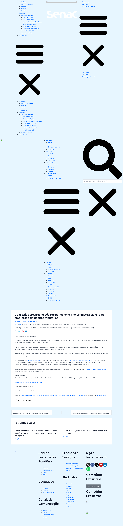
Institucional (22, 2)
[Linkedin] (26, 331)
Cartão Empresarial (28, 17)
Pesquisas (51, 154)
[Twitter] (19, 331)
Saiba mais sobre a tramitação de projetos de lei (29, 382)
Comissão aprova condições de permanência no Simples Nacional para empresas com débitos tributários (52, 395)
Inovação (51, 149)
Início (16, 324)
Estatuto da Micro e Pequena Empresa (81, 360)
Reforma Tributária (53, 165)
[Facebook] (15, 331)
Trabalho (50, 171)
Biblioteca (24, 11)
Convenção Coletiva (88, 6)
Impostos (51, 169)
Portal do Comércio (102, 395)
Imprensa (23, 8)
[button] (30, 69)
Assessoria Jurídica (26, 33)
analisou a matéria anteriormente (96, 369)
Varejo (50, 142)
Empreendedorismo (54, 147)
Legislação (49, 162)
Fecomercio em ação (54, 178)
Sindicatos (85, 2)
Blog (20, 324)
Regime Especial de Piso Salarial (32, 22)
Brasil (49, 156)
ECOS (50, 176)
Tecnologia (51, 160)
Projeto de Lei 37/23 (33, 360)
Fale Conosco (23, 35)
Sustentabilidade (51, 173)
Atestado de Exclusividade (31, 28)
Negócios (49, 140)
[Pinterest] (23, 331)
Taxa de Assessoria (28, 31)
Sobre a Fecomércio (27, 4)
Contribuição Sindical (29, 24)
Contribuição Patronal (29, 26)
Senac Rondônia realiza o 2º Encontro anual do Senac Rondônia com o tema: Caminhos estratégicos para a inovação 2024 (36, 435)
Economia (49, 151)
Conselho (85, 4)
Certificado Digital (28, 20)
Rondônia (51, 158)
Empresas (22, 13)
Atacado (50, 145)
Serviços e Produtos (27, 15)
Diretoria (23, 6)
